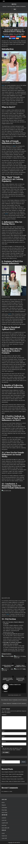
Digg (14, 38)
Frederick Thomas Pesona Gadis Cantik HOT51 (12, 779)
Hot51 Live (17, 684)
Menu (4, 1)
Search (3, 759)
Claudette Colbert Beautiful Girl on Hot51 (20, 666)
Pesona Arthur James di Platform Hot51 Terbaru (13, 781)
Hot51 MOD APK (5, 828)
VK (10, 38)
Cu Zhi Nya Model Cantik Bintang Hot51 (7, 666)
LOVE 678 (4, 820)
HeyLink (4, 805)
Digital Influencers (9, 34)
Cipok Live (4, 836)
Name (3, 731)
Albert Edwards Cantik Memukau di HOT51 (11, 776)
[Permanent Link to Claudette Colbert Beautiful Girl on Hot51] (20, 660)
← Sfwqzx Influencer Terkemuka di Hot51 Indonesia (14, 703)
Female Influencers (14, 695)
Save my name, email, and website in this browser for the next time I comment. (12, 749)
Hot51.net (4, 825)
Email (3, 736)
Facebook (7, 36)
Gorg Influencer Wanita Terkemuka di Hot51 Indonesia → (14, 700)
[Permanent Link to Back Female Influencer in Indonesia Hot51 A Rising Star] (14, 20)
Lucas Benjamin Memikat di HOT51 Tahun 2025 (12, 772)
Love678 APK (5, 823)
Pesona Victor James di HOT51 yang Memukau (12, 774)
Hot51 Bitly (4, 812)
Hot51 (3, 85)
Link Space (4, 807)
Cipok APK (4, 838)
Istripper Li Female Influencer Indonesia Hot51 (8, 679)
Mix (18, 38)
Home (3, 28)
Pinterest (14, 36)
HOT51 (14, 4)
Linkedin (19, 36)
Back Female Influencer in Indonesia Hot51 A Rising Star (14, 31)
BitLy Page (4, 810)
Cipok (3, 833)
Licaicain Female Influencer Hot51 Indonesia (20, 679)
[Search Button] (26, 1)
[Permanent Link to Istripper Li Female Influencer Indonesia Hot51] (8, 672)
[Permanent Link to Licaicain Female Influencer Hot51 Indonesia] (20, 672)
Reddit (24, 36)
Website (5, 691)
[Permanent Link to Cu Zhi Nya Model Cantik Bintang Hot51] (8, 660)
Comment (4, 714)
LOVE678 (4, 818)
